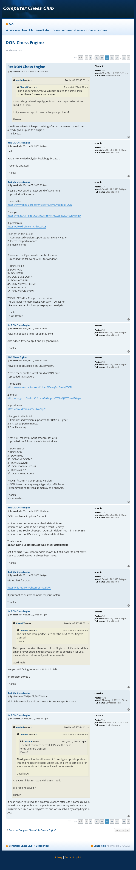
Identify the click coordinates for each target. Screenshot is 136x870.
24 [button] (117, 57)
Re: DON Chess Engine (26, 66)
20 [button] (97, 57)
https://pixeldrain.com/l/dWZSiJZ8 (26, 226)
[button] (80, 57)
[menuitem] (9, 24)
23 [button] (112, 57)
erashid (20, 80)
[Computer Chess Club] (28, 9)
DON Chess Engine (25, 42)
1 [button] (90, 57)
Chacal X (24, 87)
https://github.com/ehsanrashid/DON (29, 587)
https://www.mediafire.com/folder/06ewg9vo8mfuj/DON (39, 204)
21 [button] (102, 57)
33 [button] (124, 57)
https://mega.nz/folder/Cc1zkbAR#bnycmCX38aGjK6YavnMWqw (44, 215)
